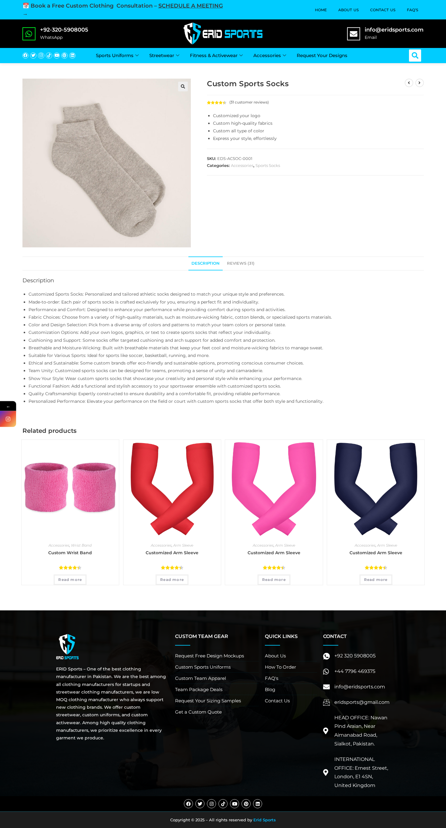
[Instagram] (41, 56)
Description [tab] (205, 263)
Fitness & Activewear (214, 55)
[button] (415, 55)
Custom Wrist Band (70, 552)
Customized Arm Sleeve (172, 552)
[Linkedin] (72, 56)
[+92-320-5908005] (28, 33)
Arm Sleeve (183, 545)
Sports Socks (267, 165)
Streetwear (161, 55)
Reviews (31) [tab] (241, 263)
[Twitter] (33, 56)
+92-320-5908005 (64, 29)
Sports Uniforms (114, 55)
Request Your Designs (322, 55)
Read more (70, 579)
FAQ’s (412, 10)
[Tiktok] (49, 56)
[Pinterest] (64, 56)
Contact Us (382, 10)
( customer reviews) (249, 102)
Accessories (267, 55)
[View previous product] (409, 83)
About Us (348, 10)
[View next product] (419, 83)
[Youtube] (57, 56)
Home (321, 10)
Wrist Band (81, 545)
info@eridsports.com (394, 29)
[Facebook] (25, 56)
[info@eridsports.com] (353, 33)
